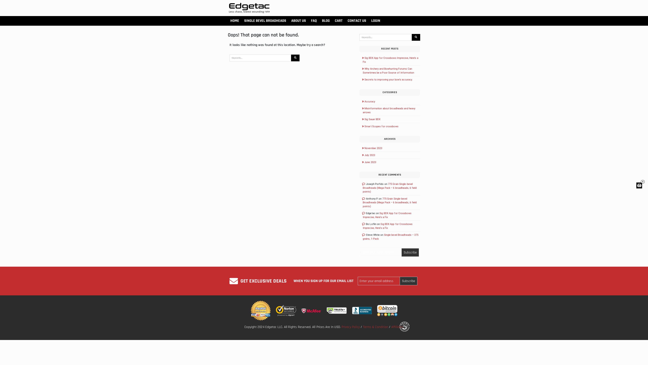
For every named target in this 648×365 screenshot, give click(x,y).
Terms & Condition (375, 327)
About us (298, 20)
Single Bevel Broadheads (265, 20)
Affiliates (397, 327)
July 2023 (369, 155)
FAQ (314, 20)
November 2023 (373, 148)
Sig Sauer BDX (372, 119)
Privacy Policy (351, 327)
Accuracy (369, 101)
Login (375, 20)
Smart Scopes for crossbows (381, 126)
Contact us (357, 20)
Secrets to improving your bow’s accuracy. (388, 79)
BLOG (326, 20)
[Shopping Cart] (639, 185)
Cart (339, 20)
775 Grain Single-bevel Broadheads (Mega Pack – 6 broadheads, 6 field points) (390, 187)
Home (234, 20)
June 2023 (370, 162)
